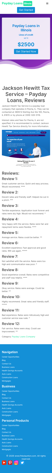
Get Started (26, 9)
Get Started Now (26, 51)
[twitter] (22, 462)
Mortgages (6, 381)
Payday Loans (17, 3)
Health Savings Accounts (12, 370)
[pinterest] (10, 462)
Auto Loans (6, 374)
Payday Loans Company (23, 336)
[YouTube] (4, 462)
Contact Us (6, 364)
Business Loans (8, 367)
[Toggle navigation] (47, 3)
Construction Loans (10, 377)
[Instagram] (16, 462)
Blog (4, 360)
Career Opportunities (10, 357)
